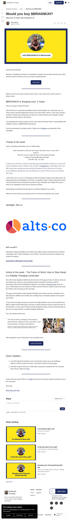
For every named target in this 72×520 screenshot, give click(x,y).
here (28, 369)
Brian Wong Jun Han (13, 390)
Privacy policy (13, 509)
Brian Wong (14, 22)
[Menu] (65, 2)
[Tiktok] (61, 503)
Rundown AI (44, 166)
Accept (8, 515)
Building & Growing (11, 9)
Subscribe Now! (36, 343)
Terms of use (25, 509)
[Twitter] (52, 503)
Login (50, 2)
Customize (19, 515)
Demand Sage (51, 284)
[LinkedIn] (56, 503)
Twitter (31, 379)
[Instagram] (52, 508)
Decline (30, 515)
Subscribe (59, 2)
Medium (44, 128)
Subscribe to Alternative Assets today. (19, 261)
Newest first (58, 399)
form (55, 363)
